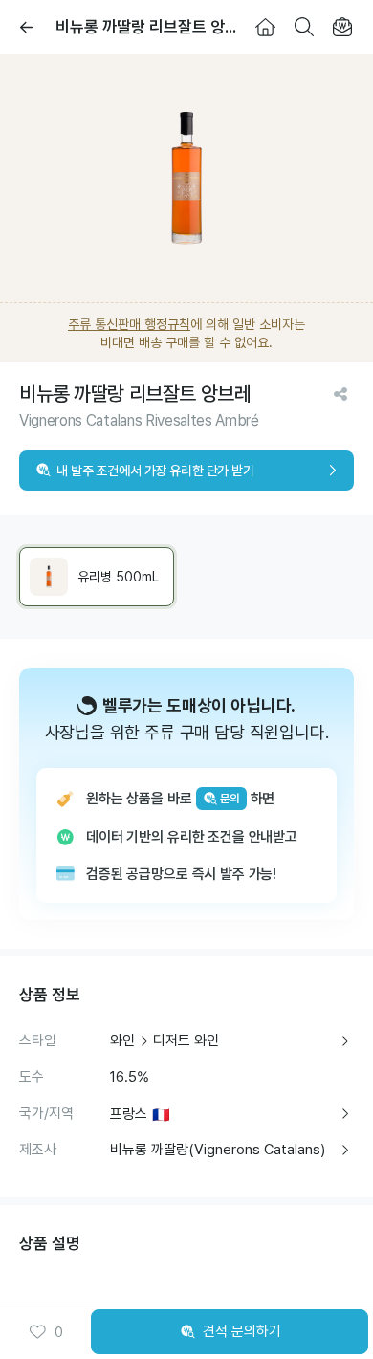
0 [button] (59, 1332)
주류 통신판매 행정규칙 (129, 324)
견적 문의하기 (242, 1331)
